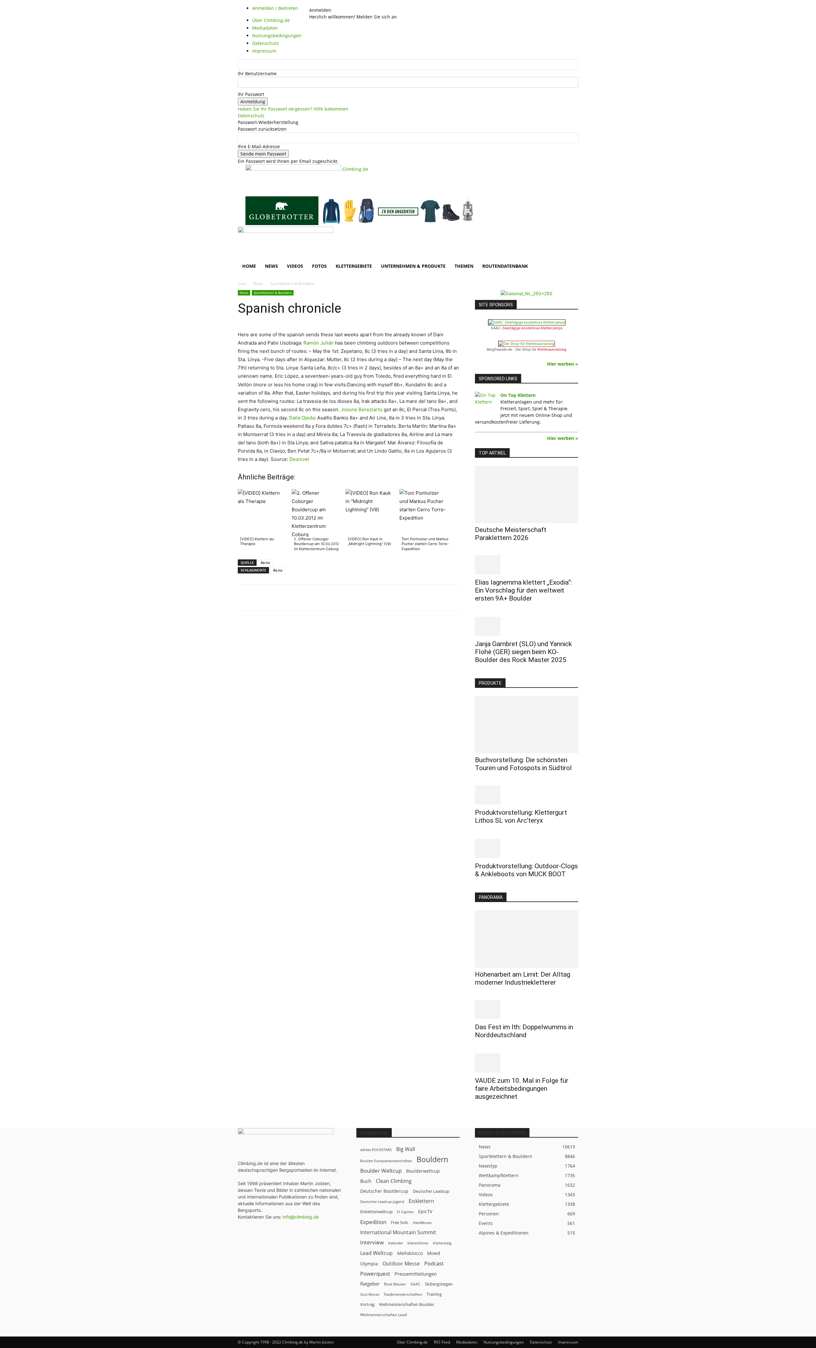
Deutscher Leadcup (431, 1191)
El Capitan (405, 1212)
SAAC (415, 1284)
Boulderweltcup (423, 1171)
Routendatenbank (505, 266)
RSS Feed (442, 1342)
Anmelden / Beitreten (275, 8)
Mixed (433, 1253)
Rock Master (395, 1284)
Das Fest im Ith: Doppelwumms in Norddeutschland (524, 1031)
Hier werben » (562, 364)
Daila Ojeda (302, 418)
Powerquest (375, 1273)
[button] (570, 235)
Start (242, 283)
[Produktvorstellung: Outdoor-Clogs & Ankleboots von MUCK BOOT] (526, 848)
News (271, 266)
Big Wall (405, 1149)
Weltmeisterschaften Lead (383, 1314)
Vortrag (367, 1304)
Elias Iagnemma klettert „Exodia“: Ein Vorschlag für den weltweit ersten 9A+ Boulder (523, 590)
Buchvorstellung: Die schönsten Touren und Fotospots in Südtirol (523, 764)
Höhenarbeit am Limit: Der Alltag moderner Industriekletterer (522, 978)
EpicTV (425, 1211)
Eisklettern (421, 1201)
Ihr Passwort (251, 94)
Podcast (434, 1263)
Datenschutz (251, 116)
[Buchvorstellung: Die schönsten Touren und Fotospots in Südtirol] (526, 724)
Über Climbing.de (412, 1342)
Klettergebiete (354, 266)
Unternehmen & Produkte (413, 266)
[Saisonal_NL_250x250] (526, 293)
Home (249, 266)
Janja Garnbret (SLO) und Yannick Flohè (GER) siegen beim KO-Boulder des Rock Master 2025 (523, 652)
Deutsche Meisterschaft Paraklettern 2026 (510, 534)
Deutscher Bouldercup (384, 1191)
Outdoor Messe (401, 1263)
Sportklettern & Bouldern (273, 292)
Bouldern (432, 1159)
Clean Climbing (394, 1181)
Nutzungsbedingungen (504, 1342)
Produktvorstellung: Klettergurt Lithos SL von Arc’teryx (521, 816)
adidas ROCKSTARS (376, 1149)
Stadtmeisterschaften (403, 1294)
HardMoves (422, 1222)
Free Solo (399, 1222)
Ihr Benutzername (257, 73)
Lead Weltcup (376, 1253)
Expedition (373, 1222)
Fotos (319, 266)
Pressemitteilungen (416, 1274)
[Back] (326, 3)
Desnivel (299, 459)
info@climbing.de (301, 1217)
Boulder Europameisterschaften (386, 1160)
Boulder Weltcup (381, 1170)
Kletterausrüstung (551, 349)
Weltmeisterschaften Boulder (406, 1304)
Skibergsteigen (439, 1284)
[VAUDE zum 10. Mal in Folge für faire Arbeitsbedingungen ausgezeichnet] (526, 1063)
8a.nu (265, 562)
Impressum (568, 1342)
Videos (295, 266)
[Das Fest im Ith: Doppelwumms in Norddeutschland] (526, 1009)
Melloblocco (410, 1253)
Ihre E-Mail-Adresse (259, 146)
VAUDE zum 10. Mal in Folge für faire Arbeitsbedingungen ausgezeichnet (521, 1088)
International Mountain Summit (398, 1232)
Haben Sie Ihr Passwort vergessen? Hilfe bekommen (293, 109)
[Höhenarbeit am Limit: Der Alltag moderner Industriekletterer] (526, 938)
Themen (464, 266)
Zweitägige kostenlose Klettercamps (532, 328)
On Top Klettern (518, 395)
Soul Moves (369, 1294)
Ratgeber (370, 1283)
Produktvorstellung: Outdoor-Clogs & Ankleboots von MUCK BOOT (526, 870)
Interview (372, 1242)
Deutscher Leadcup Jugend (382, 1201)
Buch (365, 1181)
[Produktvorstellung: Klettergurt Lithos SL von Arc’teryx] (526, 795)
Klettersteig (442, 1243)
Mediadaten (466, 1342)
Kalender (395, 1243)
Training (434, 1294)
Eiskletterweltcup (376, 1211)
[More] (395, 597)
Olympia (369, 1264)
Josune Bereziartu (361, 409)
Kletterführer (417, 1243)
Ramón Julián (318, 343)
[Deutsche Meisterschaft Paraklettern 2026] (526, 494)
